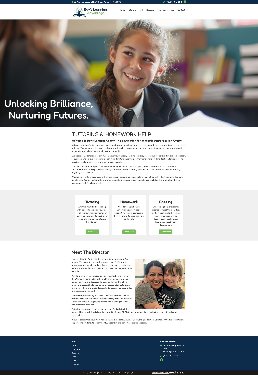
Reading (150, 10)
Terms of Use (123, 373)
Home (122, 10)
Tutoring (132, 10)
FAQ (172, 10)
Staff (74, 360)
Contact (181, 10)
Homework (162, 10)
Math (141, 10)
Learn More (92, 231)
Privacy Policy (132, 373)
